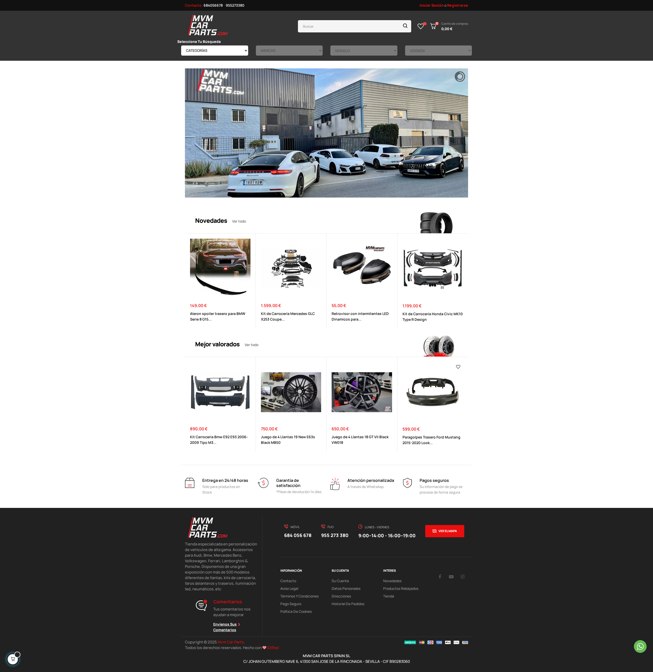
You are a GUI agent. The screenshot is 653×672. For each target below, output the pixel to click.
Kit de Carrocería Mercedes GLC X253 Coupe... (288, 316)
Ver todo (239, 221)
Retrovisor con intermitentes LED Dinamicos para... (360, 316)
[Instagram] (462, 576)
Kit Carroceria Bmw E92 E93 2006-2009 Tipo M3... (219, 439)
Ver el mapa (447, 531)
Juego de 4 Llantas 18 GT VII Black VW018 (360, 439)
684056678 (213, 5)
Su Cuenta (340, 580)
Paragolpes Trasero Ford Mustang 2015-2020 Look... (431, 440)
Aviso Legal (289, 588)
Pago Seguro (290, 603)
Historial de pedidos (348, 603)
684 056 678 (297, 535)
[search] (405, 26)
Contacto (288, 580)
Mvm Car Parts (231, 642)
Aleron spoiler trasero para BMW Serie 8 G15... (217, 316)
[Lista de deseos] (421, 26)
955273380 (235, 5)
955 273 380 (334, 535)
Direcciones (341, 596)
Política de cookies (296, 611)
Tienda (388, 596)
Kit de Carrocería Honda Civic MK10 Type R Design (433, 316)
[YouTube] (451, 576)
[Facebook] (439, 576)
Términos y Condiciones (299, 596)
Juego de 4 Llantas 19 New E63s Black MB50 (288, 439)
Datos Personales (346, 588)
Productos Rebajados (400, 588)
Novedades (392, 580)
